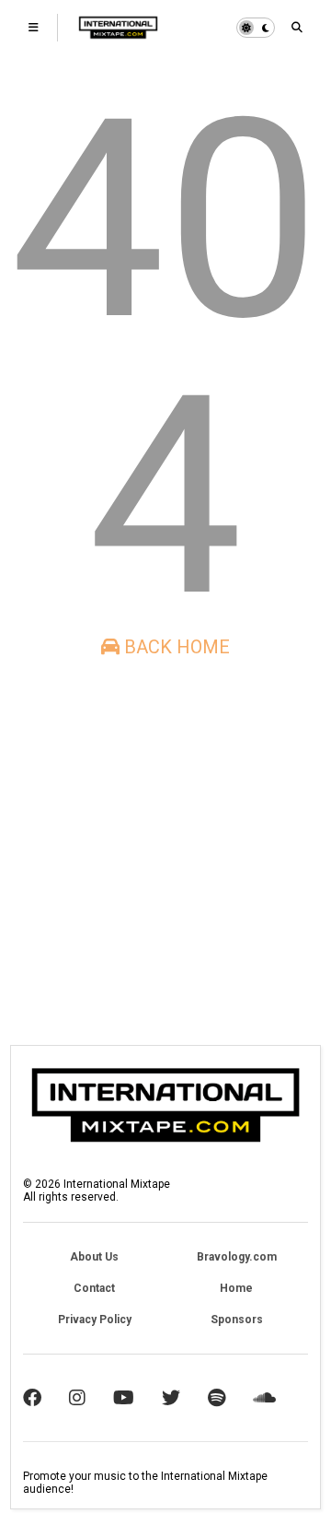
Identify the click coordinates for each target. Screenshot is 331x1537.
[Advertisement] (165, 851)
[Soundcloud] (264, 1398)
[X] (171, 1398)
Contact (94, 1288)
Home (236, 1288)
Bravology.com (237, 1256)
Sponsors (237, 1319)
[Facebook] (32, 1398)
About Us (94, 1256)
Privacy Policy (94, 1319)
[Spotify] (216, 1398)
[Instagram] (77, 1398)
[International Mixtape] (118, 33)
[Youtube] (123, 1398)
